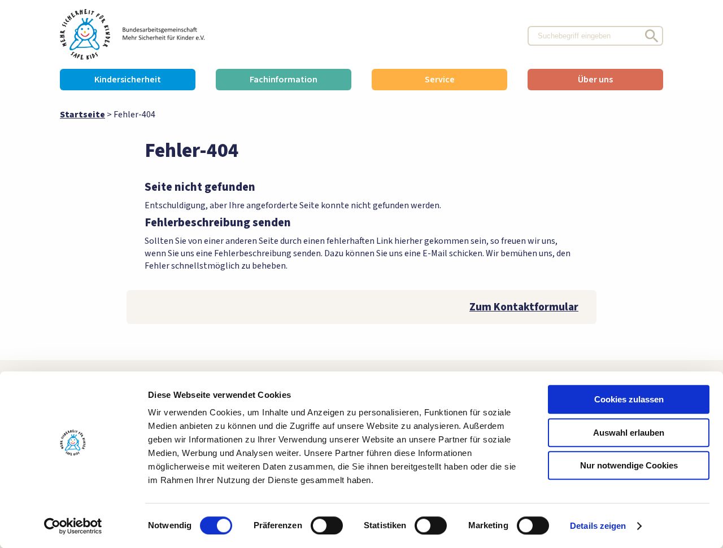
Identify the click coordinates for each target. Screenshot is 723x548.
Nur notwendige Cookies (629, 465)
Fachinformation (283, 79)
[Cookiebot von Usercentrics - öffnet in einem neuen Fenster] (73, 526)
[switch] (327, 525)
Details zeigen (598, 526)
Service (440, 79)
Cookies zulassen (629, 399)
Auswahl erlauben (628, 432)
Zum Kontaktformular (523, 307)
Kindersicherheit (127, 79)
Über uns (595, 79)
